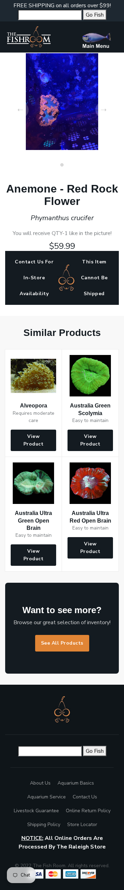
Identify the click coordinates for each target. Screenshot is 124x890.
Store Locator (82, 824)
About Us (40, 783)
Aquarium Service (46, 797)
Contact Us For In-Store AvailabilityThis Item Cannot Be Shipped (61, 278)
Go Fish (95, 15)
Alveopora (33, 406)
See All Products (62, 643)
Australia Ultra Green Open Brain (33, 520)
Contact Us (85, 797)
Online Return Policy (88, 810)
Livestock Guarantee (36, 810)
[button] (62, 165)
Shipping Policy (43, 824)
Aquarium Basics (76, 783)
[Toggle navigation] (99, 37)
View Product (33, 440)
